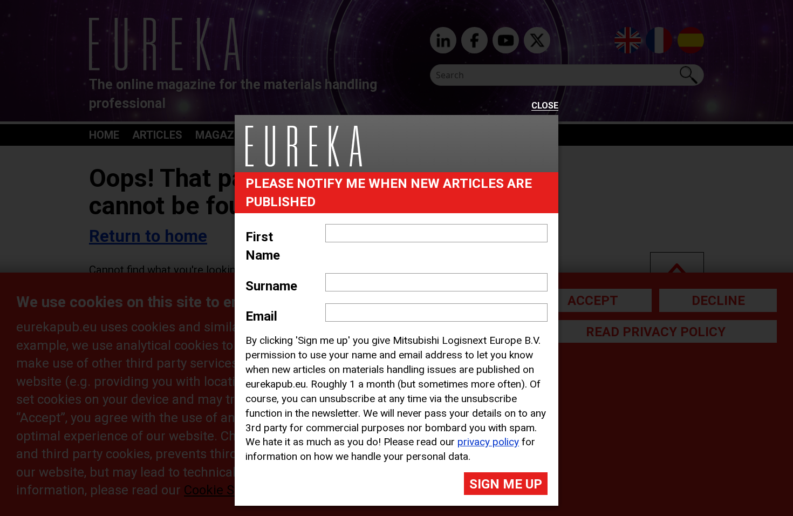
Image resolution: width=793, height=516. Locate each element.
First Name (262, 246)
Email (261, 316)
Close (544, 106)
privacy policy (488, 442)
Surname (271, 286)
